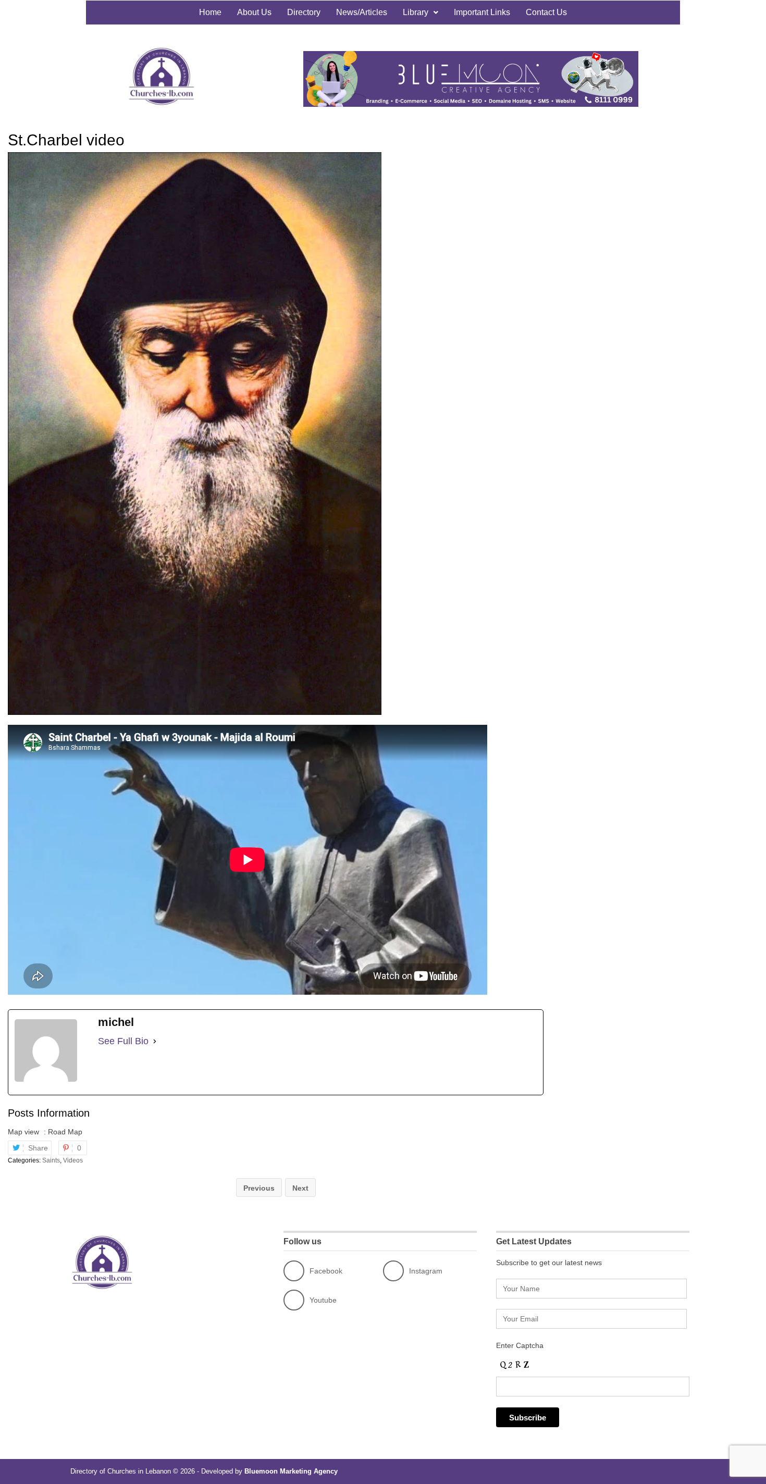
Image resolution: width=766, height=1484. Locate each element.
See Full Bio (123, 1041)
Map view (23, 1132)
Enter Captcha (519, 1345)
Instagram (425, 1271)
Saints (51, 1160)
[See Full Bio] (155, 1041)
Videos (73, 1160)
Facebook (326, 1271)
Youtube (323, 1300)
